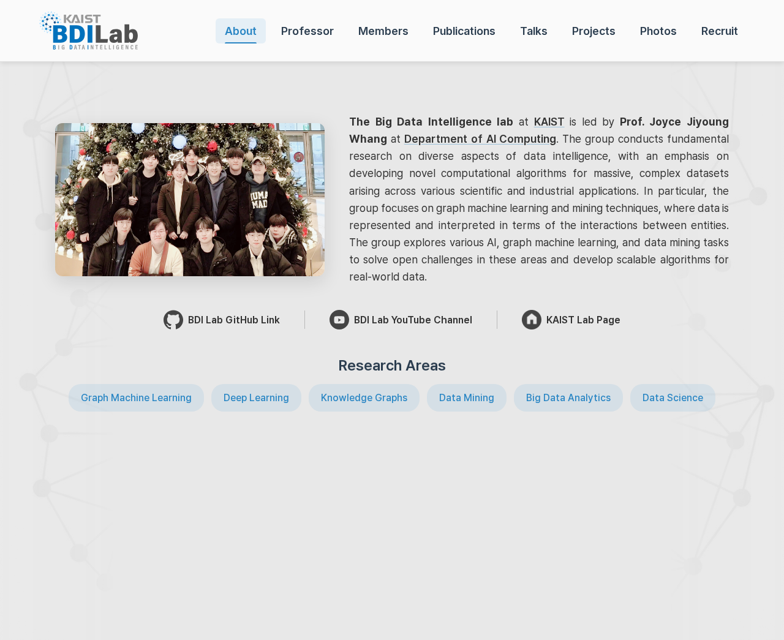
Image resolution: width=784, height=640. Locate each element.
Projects (594, 30)
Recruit (719, 30)
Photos (658, 30)
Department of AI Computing (480, 138)
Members (383, 30)
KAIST (549, 121)
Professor (307, 30)
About (241, 30)
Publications (464, 30)
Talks (534, 30)
